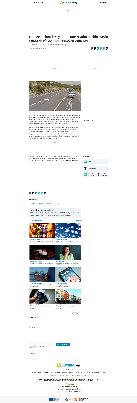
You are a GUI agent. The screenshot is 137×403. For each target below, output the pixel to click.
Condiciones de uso (64, 375)
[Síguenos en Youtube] (40, 2)
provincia (33, 203)
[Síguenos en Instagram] (38, 2)
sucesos (57, 203)
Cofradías (57, 372)
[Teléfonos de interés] (102, 174)
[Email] (107, 48)
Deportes (64, 372)
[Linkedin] (98, 48)
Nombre (30, 321)
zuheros (49, 203)
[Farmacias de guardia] (89, 174)
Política (34, 372)
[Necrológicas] (95, 168)
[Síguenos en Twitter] (36, 2)
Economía (46, 372)
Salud (83, 372)
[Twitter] (95, 48)
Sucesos (40, 372)
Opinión (71, 372)
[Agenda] (95, 161)
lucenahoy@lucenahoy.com (75, 391)
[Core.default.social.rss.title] (42, 2)
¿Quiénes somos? (54, 375)
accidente (41, 203)
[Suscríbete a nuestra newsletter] (55, 213)
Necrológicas (95, 372)
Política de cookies (76, 375)
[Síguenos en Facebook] (34, 2)
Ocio (52, 372)
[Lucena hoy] (68, 367)
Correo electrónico (60, 321)
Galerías (103, 372)
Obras (88, 372)
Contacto (84, 375)
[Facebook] (92, 48)
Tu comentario (32, 327)
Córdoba (31, 33)
